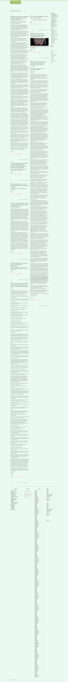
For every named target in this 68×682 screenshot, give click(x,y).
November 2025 (37, 499)
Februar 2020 (36, 568)
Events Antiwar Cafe (53, 55)
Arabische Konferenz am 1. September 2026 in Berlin (54, 17)
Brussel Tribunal (53, 32)
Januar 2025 (36, 509)
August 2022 (36, 538)
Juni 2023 (36, 528)
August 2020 (36, 562)
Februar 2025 (36, 508)
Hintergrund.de (12, 500)
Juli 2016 (36, 611)
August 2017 (36, 598)
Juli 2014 (36, 635)
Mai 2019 (36, 577)
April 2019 (36, 578)
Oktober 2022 (36, 536)
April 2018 (36, 590)
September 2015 (37, 621)
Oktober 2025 (36, 500)
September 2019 (37, 573)
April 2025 (36, 506)
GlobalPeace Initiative (53, 36)
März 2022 (36, 543)
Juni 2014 (36, 636)
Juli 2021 (36, 551)
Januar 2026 (36, 497)
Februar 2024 (36, 520)
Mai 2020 (36, 565)
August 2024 (36, 514)
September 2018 (37, 585)
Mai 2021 (36, 553)
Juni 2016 (36, 612)
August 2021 (36, 550)
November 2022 (37, 535)
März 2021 (36, 555)
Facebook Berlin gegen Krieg (14, 496)
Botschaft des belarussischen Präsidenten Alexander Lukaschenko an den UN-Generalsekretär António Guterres (38, 63)
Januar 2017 (36, 605)
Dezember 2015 (37, 618)
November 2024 (37, 511)
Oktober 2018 (36, 584)
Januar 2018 (36, 593)
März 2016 (36, 615)
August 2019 (36, 574)
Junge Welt (52, 37)
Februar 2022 (36, 544)
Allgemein (22, 159)
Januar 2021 (36, 557)
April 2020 (36, 566)
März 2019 (36, 579)
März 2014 (36, 639)
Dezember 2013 (37, 642)
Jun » (28, 497)
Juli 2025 (36, 503)
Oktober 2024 (36, 512)
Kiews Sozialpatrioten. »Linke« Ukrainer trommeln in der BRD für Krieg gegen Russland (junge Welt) (20, 185)
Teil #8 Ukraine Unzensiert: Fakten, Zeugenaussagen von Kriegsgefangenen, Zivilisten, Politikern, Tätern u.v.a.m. (38, 35)
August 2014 (36, 634)
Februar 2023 (36, 532)
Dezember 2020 (37, 558)
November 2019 (37, 571)
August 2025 (36, 502)
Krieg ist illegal (12, 504)
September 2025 (37, 501)
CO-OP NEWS (15, 2)
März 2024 (36, 519)
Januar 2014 (36, 641)
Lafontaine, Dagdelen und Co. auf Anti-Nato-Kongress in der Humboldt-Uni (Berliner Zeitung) (19, 264)
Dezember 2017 (37, 594)
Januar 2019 (36, 581)
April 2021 (36, 554)
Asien (51, 51)
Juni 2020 (36, 564)
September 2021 (37, 549)
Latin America (52, 57)
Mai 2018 (36, 589)
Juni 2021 (36, 552)
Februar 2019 (36, 580)
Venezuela (48, 500)
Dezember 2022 (37, 534)
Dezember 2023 (37, 522)
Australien (52, 52)
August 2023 (36, 526)
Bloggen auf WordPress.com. (13, 679)
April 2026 (36, 494)
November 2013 (37, 643)
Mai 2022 (36, 541)
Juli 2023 (36, 527)
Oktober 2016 (36, 608)
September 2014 (37, 633)
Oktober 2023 (36, 524)
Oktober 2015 (36, 620)
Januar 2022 (36, 545)
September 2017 (37, 597)
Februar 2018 (36, 592)
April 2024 (36, 518)
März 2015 (36, 627)
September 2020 (37, 561)
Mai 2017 (36, 601)
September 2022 (37, 537)
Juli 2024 (36, 515)
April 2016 (36, 614)
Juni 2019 (36, 576)
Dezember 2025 (37, 498)
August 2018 (36, 586)
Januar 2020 (36, 569)
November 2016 (37, 607)
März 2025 (36, 507)
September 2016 (37, 609)
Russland (52, 58)
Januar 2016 (36, 617)
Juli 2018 (36, 587)
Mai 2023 (36, 529)
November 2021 (37, 547)
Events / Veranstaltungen (54, 54)
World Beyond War (13, 509)
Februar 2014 (36, 640)
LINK (33, 66)
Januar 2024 (36, 521)
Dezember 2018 (37, 582)
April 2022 (36, 542)
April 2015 (36, 626)
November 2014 (37, 631)
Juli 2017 (36, 599)
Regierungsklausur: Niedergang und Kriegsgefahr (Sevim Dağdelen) (54, 26)
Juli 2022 (36, 539)
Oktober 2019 (36, 572)
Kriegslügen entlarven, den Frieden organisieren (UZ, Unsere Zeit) (54, 24)
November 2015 (37, 619)
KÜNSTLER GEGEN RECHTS (54, 38)
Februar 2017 (36, 604)
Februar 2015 (36, 628)
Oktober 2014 (36, 632)
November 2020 (37, 559)
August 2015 (36, 622)
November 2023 (37, 523)
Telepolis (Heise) (53, 42)
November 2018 (37, 583)
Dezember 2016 (37, 606)
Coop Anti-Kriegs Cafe (53, 33)
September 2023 (37, 525)
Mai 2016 (36, 613)
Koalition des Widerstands (54, 39)
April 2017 (36, 602)
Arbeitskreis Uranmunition (14, 492)
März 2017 (36, 603)
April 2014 (36, 638)
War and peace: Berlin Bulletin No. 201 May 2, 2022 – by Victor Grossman (39, 17)
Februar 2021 (36, 556)
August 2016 (36, 610)
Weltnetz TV (12, 508)
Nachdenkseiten (13, 505)
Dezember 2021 (37, 546)
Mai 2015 (36, 625)
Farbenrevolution (49, 496)
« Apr (26, 497)
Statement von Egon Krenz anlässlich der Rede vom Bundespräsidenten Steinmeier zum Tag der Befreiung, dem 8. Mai (20, 205)
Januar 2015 (36, 629)
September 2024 (37, 513)
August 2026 (36, 490)
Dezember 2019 (37, 570)
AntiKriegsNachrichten (53, 29)
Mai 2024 (36, 517)
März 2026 (36, 495)
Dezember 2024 (37, 510)
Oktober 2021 (36, 548)
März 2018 (36, 591)
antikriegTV (52, 30)
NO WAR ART (52, 41)
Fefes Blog (52, 34)
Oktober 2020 (36, 560)
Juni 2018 (36, 588)
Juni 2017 (36, 600)
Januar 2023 (36, 533)
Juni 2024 (36, 516)
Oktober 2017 (36, 596)
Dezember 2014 (37, 630)
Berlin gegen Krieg (53, 31)
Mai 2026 (36, 493)
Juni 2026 (36, 492)
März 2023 (36, 531)
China (47, 492)
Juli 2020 (36, 563)
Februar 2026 (36, 496)
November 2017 (37, 595)
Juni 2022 (36, 540)
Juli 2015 (36, 623)
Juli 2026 (36, 491)
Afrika (47, 488)
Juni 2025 (36, 504)
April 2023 (36, 530)
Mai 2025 (36, 505)
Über (11, 8)
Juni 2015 (36, 624)
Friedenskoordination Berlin (54, 35)
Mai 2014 (36, 637)
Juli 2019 (36, 575)
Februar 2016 (36, 616)
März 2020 (36, 567)
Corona (47, 493)
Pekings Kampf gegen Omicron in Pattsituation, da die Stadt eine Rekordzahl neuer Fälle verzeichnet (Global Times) (20, 18)
